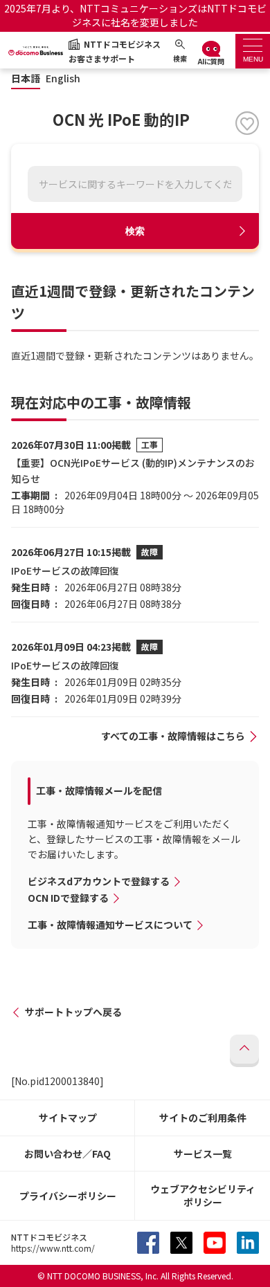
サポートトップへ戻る (73, 1012)
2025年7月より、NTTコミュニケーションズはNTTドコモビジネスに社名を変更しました (135, 15)
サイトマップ (68, 1117)
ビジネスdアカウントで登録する (99, 881)
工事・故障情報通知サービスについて (110, 925)
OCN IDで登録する (68, 898)
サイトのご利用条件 (202, 1117)
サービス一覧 (203, 1153)
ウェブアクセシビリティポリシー (202, 1195)
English (63, 78)
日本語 (25, 78)
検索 (135, 231)
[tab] (252, 51)
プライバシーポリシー (67, 1196)
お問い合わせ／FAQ (67, 1153)
